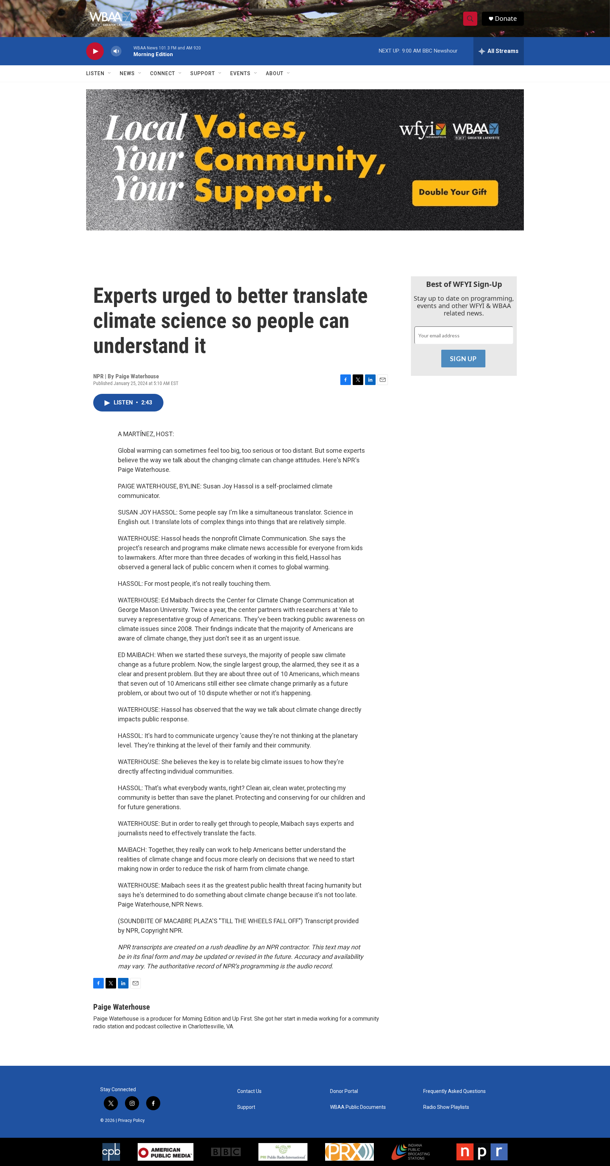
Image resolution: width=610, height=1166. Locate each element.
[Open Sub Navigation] (110, 73)
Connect (162, 73)
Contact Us (249, 1091)
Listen (95, 73)
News (127, 73)
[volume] (116, 51)
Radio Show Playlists (446, 1107)
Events (240, 73)
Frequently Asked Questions (454, 1091)
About (274, 73)
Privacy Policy (131, 1120)
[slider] (127, 51)
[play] (95, 51)
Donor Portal (344, 1091)
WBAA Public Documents (358, 1107)
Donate (506, 18)
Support (202, 73)
